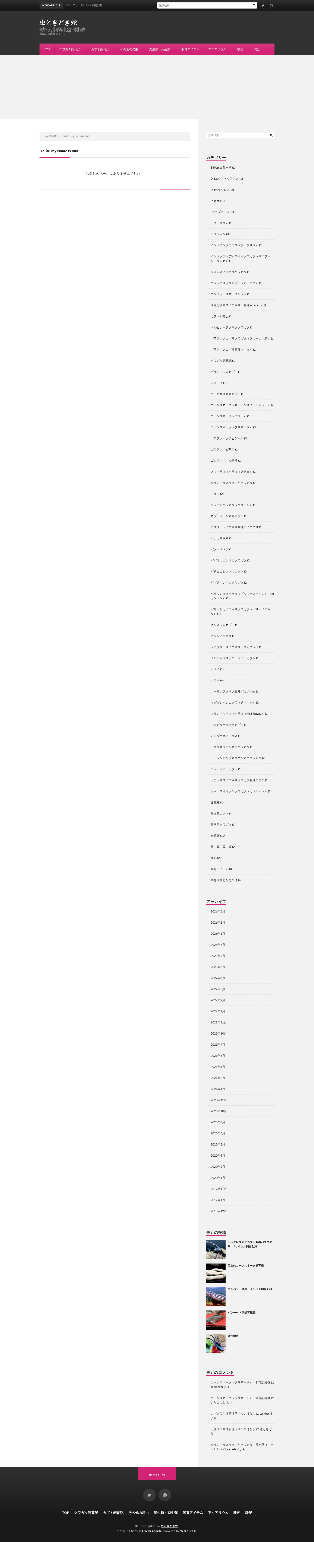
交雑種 (215, 802)
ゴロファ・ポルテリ (224, 460)
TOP (47, 49)
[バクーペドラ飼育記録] (216, 1320)
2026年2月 (218, 922)
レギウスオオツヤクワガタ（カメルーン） (239, 791)
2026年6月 (218, 911)
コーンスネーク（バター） (229, 416)
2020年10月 (219, 1111)
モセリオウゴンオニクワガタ (230, 747)
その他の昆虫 (129, 49)
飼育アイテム (190, 49)
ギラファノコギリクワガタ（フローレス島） (240, 338)
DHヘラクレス (220, 189)
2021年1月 (218, 1089)
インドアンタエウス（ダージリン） (234, 245)
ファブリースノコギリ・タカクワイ (234, 647)
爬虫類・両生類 (159, 49)
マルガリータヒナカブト (227, 724)
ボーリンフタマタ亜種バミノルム (233, 691)
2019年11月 (219, 1189)
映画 (240, 49)
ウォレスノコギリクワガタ (229, 272)
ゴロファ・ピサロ (223, 449)
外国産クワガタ (221, 824)
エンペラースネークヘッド (229, 294)
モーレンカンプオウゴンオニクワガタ (236, 758)
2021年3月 (218, 1066)
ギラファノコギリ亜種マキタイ (231, 349)
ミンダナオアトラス (224, 735)
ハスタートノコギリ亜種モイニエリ (234, 527)
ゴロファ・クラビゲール (227, 438)
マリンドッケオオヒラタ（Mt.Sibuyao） (237, 713)
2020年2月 (218, 1166)
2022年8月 (218, 978)
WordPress (188, 1531)
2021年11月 (219, 1022)
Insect (215, 201)
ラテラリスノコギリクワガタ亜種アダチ (237, 780)
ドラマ (215, 494)
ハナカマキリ (220, 538)
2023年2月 (218, 967)
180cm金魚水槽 (221, 167)
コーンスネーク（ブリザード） (231, 427)
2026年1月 (218, 933)
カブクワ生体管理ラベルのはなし (233, 1413)
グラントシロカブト (224, 371)
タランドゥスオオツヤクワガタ (231, 482)
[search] (254, 5)
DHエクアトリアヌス (225, 178)
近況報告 (233, 1336)
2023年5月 (218, 956)
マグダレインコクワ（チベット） (233, 702)
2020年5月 (218, 1144)
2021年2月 (218, 1078)
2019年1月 (218, 1200)
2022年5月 (218, 989)
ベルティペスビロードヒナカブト (233, 658)
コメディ (217, 383)
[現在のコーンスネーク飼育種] (216, 1273)
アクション (218, 234)
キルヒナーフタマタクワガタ (230, 327)
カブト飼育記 (100, 49)
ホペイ (215, 669)
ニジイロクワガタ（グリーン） (231, 505)
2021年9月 (218, 1044)
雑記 (257, 49)
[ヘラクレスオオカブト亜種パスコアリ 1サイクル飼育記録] (216, 1249)
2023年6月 (218, 944)
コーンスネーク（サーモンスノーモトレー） (240, 405)
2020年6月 (218, 1133)
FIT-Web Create (150, 1531)
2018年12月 (219, 1211)
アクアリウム (217, 49)
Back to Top (157, 1474)
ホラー (215, 680)
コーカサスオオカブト (226, 394)
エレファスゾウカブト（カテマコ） (234, 283)
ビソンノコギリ (221, 636)
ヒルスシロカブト (223, 625)
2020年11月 (219, 1100)
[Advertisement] (157, 87)
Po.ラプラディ (220, 212)
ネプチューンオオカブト (227, 516)
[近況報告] (216, 1343)
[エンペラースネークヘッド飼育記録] (216, 1296)
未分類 (215, 835)
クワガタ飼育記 (69, 49)
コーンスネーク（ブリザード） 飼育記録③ (240, 1382)
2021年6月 (218, 1055)
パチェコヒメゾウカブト (227, 571)
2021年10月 (219, 1033)
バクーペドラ (220, 549)
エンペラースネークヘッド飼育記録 (250, 1289)
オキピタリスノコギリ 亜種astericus (236, 305)
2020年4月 (218, 1155)
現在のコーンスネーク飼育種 (246, 1265)
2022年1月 (218, 1011)
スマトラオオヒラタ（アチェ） (231, 471)
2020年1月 (218, 1177)
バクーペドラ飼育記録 (241, 1312)
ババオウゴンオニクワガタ (229, 560)
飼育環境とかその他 (224, 880)
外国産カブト (220, 813)
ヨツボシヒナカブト (224, 769)
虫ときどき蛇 (58, 22)
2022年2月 (218, 1000)
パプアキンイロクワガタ (227, 582)
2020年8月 (218, 1122)
